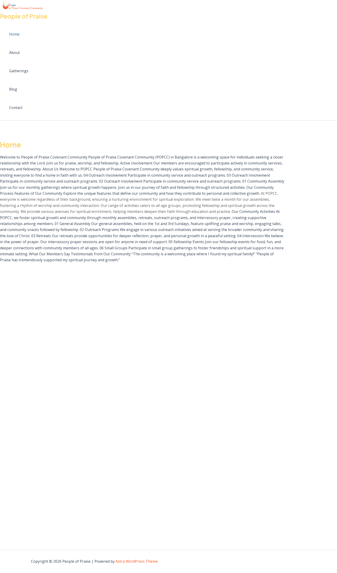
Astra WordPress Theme (137, 561)
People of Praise (23, 16)
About (14, 52)
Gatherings (18, 70)
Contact (15, 107)
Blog (13, 89)
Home (14, 34)
